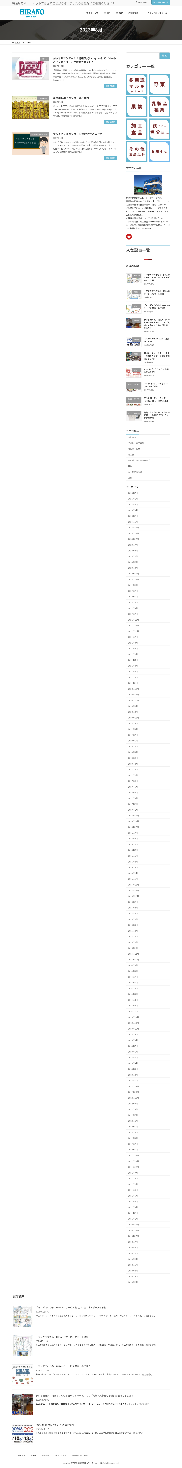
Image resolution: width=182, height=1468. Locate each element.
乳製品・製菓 (134, 449)
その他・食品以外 (136, 443)
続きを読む (110, 86)
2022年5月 (133, 602)
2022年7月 (133, 591)
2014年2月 (133, 1005)
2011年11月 (133, 1161)
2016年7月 (133, 844)
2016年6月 (133, 850)
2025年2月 (133, 516)
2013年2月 (133, 1075)
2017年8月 (133, 769)
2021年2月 (133, 677)
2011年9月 (133, 1172)
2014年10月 (133, 959)
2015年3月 (133, 936)
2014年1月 (133, 1011)
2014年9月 (133, 965)
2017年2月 (133, 804)
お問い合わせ (162, 2)
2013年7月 (133, 1046)
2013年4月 (133, 1063)
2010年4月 (133, 1270)
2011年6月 (133, 1190)
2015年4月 (133, 930)
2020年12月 (133, 689)
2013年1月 (133, 1080)
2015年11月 (133, 890)
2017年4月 (133, 792)
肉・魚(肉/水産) (135, 472)
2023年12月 (133, 527)
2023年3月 (133, 568)
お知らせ (132, 437)
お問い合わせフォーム (80, 1456)
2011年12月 (133, 1155)
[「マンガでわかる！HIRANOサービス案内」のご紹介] (22, 1375)
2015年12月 (133, 884)
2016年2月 (133, 873)
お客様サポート (60, 1456)
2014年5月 (133, 988)
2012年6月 (133, 1121)
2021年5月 (133, 660)
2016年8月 (133, 838)
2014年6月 (133, 982)
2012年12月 (133, 1086)
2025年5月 (133, 510)
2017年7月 (133, 775)
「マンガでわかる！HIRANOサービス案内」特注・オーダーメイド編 (157, 277)
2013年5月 (133, 1057)
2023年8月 (133, 550)
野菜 (130, 477)
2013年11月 (133, 1023)
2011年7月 (133, 1184)
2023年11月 (133, 533)
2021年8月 (133, 643)
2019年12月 (133, 717)
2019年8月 (133, 729)
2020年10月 (133, 700)
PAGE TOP (175, 1421)
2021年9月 (133, 637)
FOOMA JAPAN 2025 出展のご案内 (55, 1425)
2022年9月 (133, 585)
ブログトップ (20, 1456)
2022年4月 (133, 608)
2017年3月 (133, 798)
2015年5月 (133, 925)
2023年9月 (133, 545)
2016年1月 (133, 879)
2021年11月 (133, 625)
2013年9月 (133, 1034)
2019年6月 (133, 740)
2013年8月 (133, 1040)
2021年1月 (133, 683)
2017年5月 (133, 787)
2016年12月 (133, 815)
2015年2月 (133, 942)
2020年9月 (133, 706)
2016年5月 (133, 856)
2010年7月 (133, 1253)
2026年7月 (133, 493)
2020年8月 (133, 712)
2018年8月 (133, 752)
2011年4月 (133, 1201)
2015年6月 (133, 919)
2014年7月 (133, 977)
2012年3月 (133, 1138)
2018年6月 (133, 758)
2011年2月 (133, 1213)
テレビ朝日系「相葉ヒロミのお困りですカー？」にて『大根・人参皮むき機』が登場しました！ (85, 1395)
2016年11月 (133, 821)
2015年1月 (133, 948)
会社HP (33, 1456)
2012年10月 (133, 1098)
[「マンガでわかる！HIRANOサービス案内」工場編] (22, 1346)
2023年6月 (133, 562)
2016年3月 (133, 867)
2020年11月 (133, 694)
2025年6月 (133, 504)
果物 (130, 466)
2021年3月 (133, 671)
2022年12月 (133, 573)
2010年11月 (133, 1230)
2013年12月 (133, 1017)
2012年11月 (133, 1092)
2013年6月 (133, 1052)
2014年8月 (133, 971)
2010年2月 (133, 1282)
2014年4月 (133, 994)
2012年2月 (133, 1144)
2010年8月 (133, 1247)
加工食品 (132, 454)
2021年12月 (133, 619)
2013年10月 (133, 1028)
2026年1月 (133, 499)
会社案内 (45, 1456)
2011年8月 (133, 1178)
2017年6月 (133, 781)
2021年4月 (133, 666)
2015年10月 (133, 896)
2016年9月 (133, 833)
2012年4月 (133, 1132)
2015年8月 (133, 907)
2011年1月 (133, 1219)
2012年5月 (133, 1126)
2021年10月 (133, 631)
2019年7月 (133, 735)
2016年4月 (133, 861)
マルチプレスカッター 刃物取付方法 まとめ (78, 134)
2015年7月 (133, 913)
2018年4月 (133, 763)
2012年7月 (133, 1115)
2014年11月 (133, 954)
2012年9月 (133, 1103)
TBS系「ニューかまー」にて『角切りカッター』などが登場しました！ (157, 356)
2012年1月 (133, 1149)
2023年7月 (133, 556)
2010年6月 (133, 1259)
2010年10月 (133, 1236)
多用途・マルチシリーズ (139, 460)
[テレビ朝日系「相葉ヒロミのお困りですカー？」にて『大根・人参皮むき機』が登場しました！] (22, 1404)
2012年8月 (133, 1109)
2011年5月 (133, 1196)
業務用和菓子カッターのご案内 (71, 97)
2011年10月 (133, 1167)
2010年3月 (133, 1276)
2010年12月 (133, 1224)
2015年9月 (133, 902)
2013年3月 (133, 1069)
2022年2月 (133, 614)
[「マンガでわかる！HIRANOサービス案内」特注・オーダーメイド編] (22, 1316)
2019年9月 (133, 723)
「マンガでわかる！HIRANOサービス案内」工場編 (62, 1336)
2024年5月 (133, 522)
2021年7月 (133, 648)
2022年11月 (133, 579)
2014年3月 (133, 1000)
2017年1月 (133, 810)
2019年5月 (133, 746)
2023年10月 (133, 539)
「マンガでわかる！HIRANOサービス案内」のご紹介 (63, 1366)
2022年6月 (133, 596)
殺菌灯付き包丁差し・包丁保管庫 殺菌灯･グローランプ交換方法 (157, 415)
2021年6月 (133, 654)
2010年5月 (133, 1265)
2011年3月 (133, 1207)
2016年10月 (133, 827)
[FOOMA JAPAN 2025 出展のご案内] (22, 1434)
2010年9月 (133, 1242)
